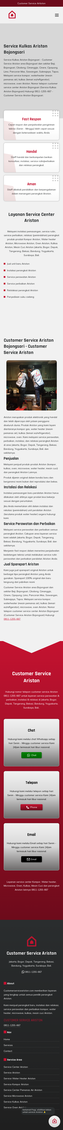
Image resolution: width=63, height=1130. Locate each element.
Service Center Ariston (16, 1066)
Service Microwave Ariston (18, 1095)
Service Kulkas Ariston (16, 1101)
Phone (33, 807)
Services (8, 1045)
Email (33, 859)
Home (7, 1039)
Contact (8, 1051)
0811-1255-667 (12, 618)
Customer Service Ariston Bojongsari (23, 95)
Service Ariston (12, 1072)
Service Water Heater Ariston (19, 1078)
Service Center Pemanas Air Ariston (23, 1090)
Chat (33, 755)
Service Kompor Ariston (16, 1084)
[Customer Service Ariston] (12, 15)
